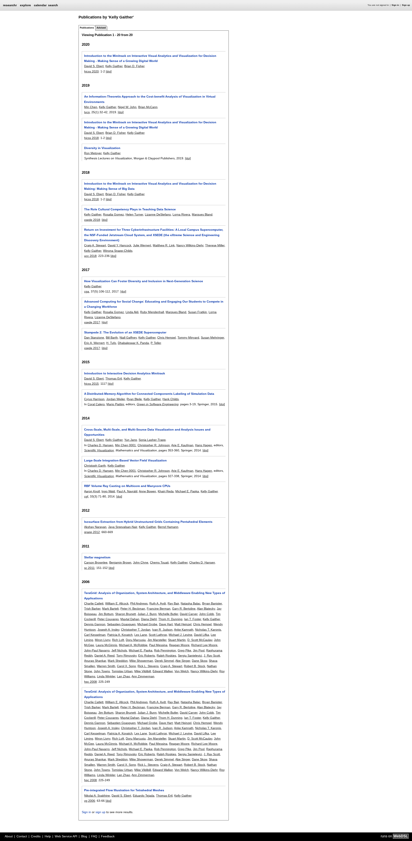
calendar (40, 5)
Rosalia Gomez (113, 214)
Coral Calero (96, 404)
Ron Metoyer (92, 153)
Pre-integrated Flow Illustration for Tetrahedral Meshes (124, 790)
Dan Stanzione (94, 337)
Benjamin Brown (120, 562)
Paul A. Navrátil (127, 491)
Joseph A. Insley (108, 629)
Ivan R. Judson (162, 629)
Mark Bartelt (110, 608)
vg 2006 (89, 800)
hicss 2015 (91, 383)
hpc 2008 (90, 681)
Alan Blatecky (206, 608)
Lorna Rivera (181, 214)
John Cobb (206, 614)
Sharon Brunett (125, 614)
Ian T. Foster (192, 619)
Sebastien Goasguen (121, 624)
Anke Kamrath (183, 629)
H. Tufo (111, 343)
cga (86, 291)
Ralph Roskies (166, 655)
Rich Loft (118, 640)
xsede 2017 (92, 322)
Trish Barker (92, 608)
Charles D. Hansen (100, 445)
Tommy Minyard (188, 337)
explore (25, 5)
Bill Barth (112, 337)
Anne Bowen (147, 491)
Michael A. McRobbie (133, 645)
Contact (22, 836)
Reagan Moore (179, 645)
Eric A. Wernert (94, 343)
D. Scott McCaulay (199, 640)
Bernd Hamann (168, 527)
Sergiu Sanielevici (190, 655)
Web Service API (66, 836)
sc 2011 (89, 568)
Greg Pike (184, 650)
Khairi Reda (166, 491)
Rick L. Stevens (148, 666)
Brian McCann (148, 107)
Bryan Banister (212, 603)
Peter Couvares (108, 619)
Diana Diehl (149, 619)
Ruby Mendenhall (152, 312)
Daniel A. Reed (104, 655)
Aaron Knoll (92, 491)
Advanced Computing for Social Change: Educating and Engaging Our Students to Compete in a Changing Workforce (153, 304)
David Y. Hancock (119, 245)
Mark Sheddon (118, 660)
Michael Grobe (147, 624)
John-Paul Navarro (97, 650)
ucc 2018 (90, 256)
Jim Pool (198, 650)
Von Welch (181, 671)
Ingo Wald (108, 491)
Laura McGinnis (106, 645)
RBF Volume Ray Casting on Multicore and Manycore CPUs (127, 486)
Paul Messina (158, 645)
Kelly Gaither (114, 66)
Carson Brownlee (96, 562)
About (9, 836)
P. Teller (156, 343)
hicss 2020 (91, 71)
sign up (100, 812)
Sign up (406, 5)
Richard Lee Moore (204, 645)
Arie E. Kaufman (182, 445)
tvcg (87, 112)
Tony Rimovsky (126, 655)
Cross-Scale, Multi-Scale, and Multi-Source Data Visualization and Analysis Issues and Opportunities (147, 432)
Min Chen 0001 (125, 445)
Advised (101, 27)
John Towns (102, 671)
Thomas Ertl (113, 378)
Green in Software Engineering (158, 404)
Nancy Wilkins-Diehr (189, 245)
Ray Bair (173, 603)
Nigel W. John (127, 107)
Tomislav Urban (122, 671)
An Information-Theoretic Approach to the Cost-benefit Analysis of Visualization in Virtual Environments (149, 99)
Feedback (108, 836)
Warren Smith (106, 666)
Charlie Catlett (93, 603)
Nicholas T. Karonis (208, 629)
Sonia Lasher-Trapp (152, 440)
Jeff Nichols (119, 650)
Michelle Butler (168, 614)
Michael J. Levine (180, 634)
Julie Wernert (142, 245)
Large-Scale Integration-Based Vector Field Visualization (125, 460)
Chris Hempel (166, 337)
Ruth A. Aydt (157, 603)
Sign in (395, 5)
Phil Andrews (139, 603)
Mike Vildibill (142, 671)
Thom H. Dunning (170, 619)
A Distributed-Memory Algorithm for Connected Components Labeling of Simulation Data (149, 393)
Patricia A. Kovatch (120, 634)
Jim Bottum (106, 614)
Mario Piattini (115, 404)
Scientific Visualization (99, 450)
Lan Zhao (123, 676)
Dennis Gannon (94, 624)
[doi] (109, 71)
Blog (84, 836)
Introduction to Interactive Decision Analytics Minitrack (124, 373)
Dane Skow (199, 660)
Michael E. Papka (187, 491)
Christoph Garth (95, 465)
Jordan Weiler (115, 399)
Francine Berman (158, 608)
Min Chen (90, 107)
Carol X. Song (126, 666)
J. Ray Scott (212, 655)
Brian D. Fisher (134, 66)
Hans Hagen (203, 445)
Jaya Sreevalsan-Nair (122, 527)
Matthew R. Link (164, 245)
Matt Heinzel (182, 624)
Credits (36, 836)
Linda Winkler (106, 676)
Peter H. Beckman (132, 608)
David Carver (188, 614)
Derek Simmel (164, 660)
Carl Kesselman (95, 634)
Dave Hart (166, 624)
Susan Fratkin (197, 312)
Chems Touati (159, 562)
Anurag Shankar (95, 660)
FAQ (94, 836)
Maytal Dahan (129, 619)
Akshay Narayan (95, 527)
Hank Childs (170, 399)
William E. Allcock (117, 603)
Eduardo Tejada (143, 795)
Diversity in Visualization (102, 148)
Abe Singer (182, 660)
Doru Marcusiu (136, 640)
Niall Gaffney (128, 337)
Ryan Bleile (134, 399)
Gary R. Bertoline (183, 608)
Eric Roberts (146, 655)
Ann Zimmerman (143, 676)
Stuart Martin (177, 640)
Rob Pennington (165, 650)
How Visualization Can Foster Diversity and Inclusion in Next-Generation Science (143, 281)
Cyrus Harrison (94, 399)
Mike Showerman (141, 660)
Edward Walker (163, 671)
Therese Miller (214, 245)
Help (48, 836)
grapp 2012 (92, 532)
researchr (10, 4)
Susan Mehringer (212, 337)
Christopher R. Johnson (154, 445)
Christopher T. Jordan (135, 629)
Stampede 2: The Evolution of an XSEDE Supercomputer (125, 332)
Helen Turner (134, 214)
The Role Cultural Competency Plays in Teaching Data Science (130, 209)
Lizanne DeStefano (158, 214)
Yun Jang (130, 440)
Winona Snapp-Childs (117, 250)
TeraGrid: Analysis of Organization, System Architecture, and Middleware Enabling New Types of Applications (154, 595)
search (53, 5)
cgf (86, 496)
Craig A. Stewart (95, 245)
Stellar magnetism (97, 557)
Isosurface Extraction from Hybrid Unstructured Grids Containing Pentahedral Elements (148, 521)
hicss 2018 (91, 138)
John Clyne (140, 562)
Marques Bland (202, 214)
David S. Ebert (94, 66)
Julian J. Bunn (147, 614)
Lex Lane (140, 634)
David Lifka (201, 634)
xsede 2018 (92, 220)
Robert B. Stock (194, 666)
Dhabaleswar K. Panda (133, 343)
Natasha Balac (190, 603)
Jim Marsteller (156, 640)
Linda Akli (132, 312)
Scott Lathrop (158, 634)
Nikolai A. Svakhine (97, 795)
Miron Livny (102, 640)
